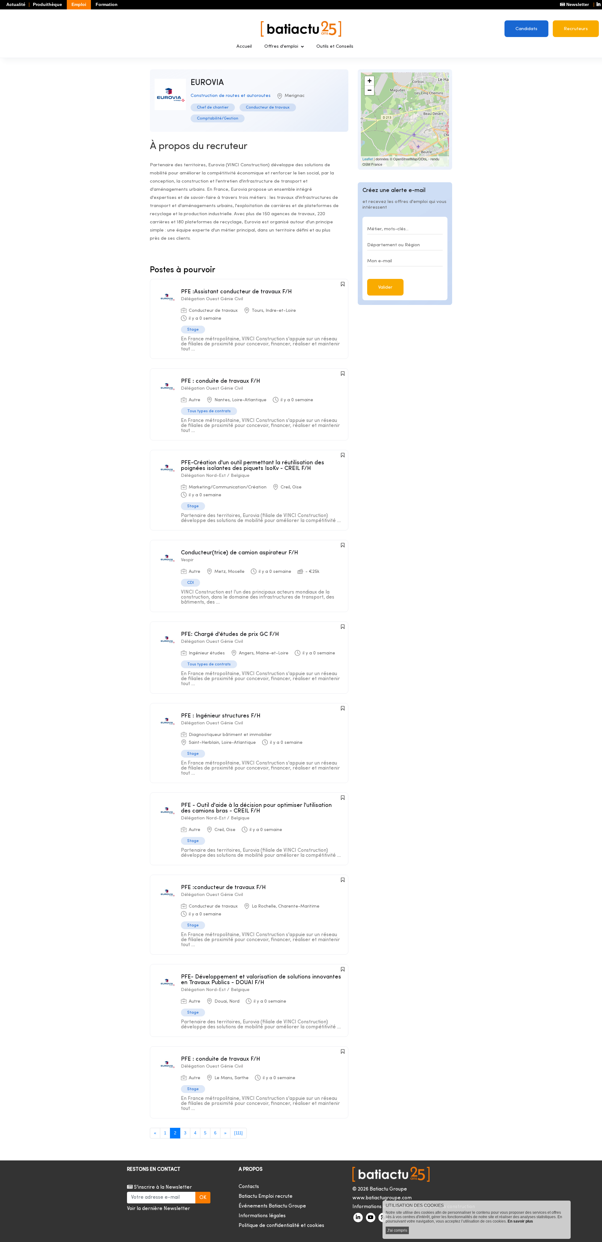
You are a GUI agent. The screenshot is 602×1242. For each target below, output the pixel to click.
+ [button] (369, 81)
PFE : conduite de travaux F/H (220, 381)
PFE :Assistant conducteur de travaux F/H (236, 292)
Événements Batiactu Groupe (272, 1206)
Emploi (78, 4)
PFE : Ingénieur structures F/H (221, 716)
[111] (238, 1133)
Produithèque (47, 4)
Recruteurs (576, 29)
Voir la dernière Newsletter (158, 1208)
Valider (385, 287)
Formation (107, 4)
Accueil (244, 46)
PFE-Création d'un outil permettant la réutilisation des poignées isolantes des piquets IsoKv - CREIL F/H (252, 466)
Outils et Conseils (334, 46)
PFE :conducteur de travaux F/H (223, 888)
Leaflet (367, 158)
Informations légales (262, 1215)
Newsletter (577, 4)
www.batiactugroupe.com (382, 1198)
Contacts (249, 1186)
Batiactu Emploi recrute (266, 1196)
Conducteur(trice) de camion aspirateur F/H (239, 553)
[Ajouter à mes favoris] (342, 284)
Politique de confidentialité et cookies (281, 1225)
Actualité (15, 4)
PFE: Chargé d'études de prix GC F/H (230, 634)
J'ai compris (397, 1230)
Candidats (526, 29)
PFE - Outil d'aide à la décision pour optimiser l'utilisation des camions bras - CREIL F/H (256, 808)
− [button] (369, 90)
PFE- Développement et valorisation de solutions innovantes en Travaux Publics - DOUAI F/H (261, 980)
